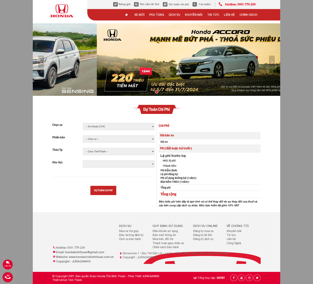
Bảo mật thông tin (164, 235)
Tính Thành (75, 279)
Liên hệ (231, 239)
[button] (41, 62)
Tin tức (231, 235)
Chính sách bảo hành (166, 247)
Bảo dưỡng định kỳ (131, 235)
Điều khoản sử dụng (165, 231)
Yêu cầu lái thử (149, 4)
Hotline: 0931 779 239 (240, 4)
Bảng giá (124, 4)
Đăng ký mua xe (203, 231)
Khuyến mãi (234, 231)
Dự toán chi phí (179, 4)
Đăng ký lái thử (202, 235)
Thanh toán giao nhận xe (168, 243)
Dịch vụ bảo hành (130, 239)
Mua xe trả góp (129, 231)
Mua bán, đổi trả (163, 239)
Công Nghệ (234, 243)
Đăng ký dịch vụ (203, 239)
